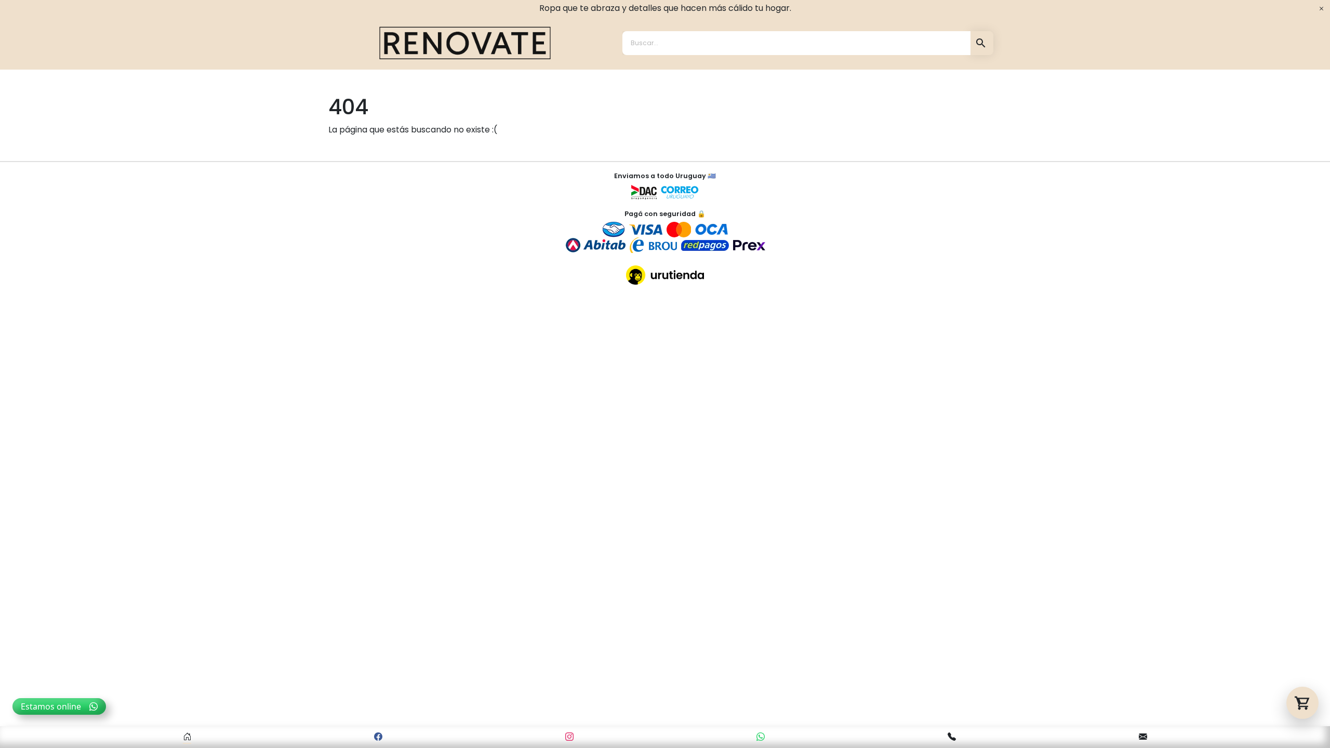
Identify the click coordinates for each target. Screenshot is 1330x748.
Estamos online (51, 706)
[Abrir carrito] (1302, 703)
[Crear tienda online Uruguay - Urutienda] (665, 275)
